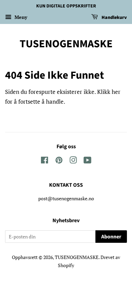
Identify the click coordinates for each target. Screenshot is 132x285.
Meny (20, 17)
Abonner (111, 236)
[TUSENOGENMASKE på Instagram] (73, 161)
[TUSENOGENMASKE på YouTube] (87, 161)
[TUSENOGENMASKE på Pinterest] (59, 161)
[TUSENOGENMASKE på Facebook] (44, 161)
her (116, 92)
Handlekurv (114, 17)
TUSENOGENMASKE (66, 43)
